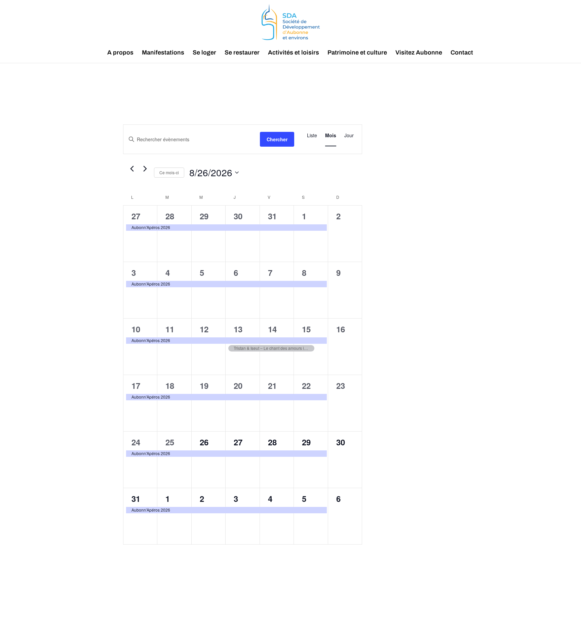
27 (135, 216)
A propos (120, 53)
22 (306, 385)
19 (204, 385)
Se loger (204, 53)
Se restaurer (242, 53)
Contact (462, 53)
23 (340, 385)
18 (169, 385)
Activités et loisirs (293, 53)
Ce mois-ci (169, 172)
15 (306, 329)
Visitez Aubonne (418, 53)
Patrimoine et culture (357, 53)
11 (169, 329)
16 (340, 329)
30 (238, 216)
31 (272, 216)
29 (204, 216)
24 (135, 442)
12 (204, 329)
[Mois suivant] (145, 169)
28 (169, 216)
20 (238, 385)
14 (272, 329)
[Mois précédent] (132, 169)
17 (135, 385)
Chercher (277, 139)
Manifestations (163, 53)
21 (272, 385)
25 (169, 442)
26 (204, 442)
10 (135, 329)
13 (238, 329)
